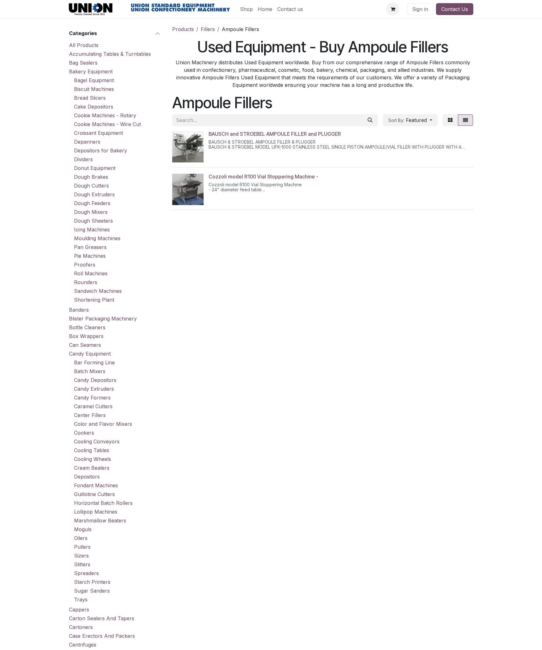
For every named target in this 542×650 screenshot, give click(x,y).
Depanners (87, 142)
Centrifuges (82, 645)
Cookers (84, 433)
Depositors (87, 476)
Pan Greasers (90, 247)
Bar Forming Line (94, 362)
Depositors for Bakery (100, 150)
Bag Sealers (83, 63)
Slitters (82, 564)
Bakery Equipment (91, 71)
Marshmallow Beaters (100, 520)
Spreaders (86, 573)
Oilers (81, 538)
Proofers (84, 265)
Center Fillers (90, 415)
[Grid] (450, 120)
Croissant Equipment (98, 133)
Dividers (83, 159)
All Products (83, 45)
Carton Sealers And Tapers (101, 618)
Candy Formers (92, 397)
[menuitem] (246, 9)
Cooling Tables (91, 450)
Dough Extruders (94, 194)
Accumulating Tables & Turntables (110, 54)
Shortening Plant (94, 300)
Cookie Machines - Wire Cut (107, 124)
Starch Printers (92, 582)
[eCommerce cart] (392, 9)
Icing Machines (92, 229)
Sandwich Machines (98, 291)
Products (183, 29)
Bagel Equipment (94, 80)
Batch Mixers (89, 371)
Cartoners (81, 627)
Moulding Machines (97, 238)
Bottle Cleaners (87, 327)
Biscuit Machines (94, 89)
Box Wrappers (86, 336)
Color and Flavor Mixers (103, 424)
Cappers (79, 609)
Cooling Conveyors (97, 441)
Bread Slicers (90, 98)
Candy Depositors (95, 380)
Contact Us (454, 9)
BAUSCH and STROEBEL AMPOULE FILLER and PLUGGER (275, 134)
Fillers (208, 29)
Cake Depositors (93, 106)
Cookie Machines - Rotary (105, 115)
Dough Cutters (91, 185)
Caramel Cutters (93, 406)
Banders (79, 310)
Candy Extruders (94, 389)
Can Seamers (85, 345)
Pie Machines (90, 256)
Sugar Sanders (92, 591)
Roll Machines (91, 273)
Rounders (85, 282)
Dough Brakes (91, 177)
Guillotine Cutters (94, 494)
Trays (81, 599)
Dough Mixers (91, 212)
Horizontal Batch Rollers (103, 503)
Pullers (82, 547)
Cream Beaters (91, 468)
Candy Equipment (90, 354)
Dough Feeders (92, 203)
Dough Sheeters (93, 221)
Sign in (420, 9)
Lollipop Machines (95, 512)
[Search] (370, 120)
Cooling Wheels (92, 459)
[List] (465, 120)
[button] (410, 120)
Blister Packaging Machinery (103, 318)
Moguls (83, 529)
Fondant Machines (96, 485)
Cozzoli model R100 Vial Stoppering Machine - (263, 176)
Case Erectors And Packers (102, 636)
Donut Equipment (94, 168)
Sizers (81, 555)
